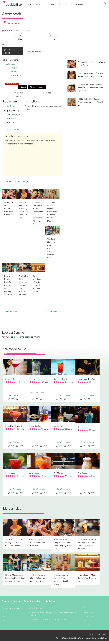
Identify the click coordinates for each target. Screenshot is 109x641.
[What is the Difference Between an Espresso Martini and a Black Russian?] (23, 280)
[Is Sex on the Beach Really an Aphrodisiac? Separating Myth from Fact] (38, 208)
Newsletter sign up (12, 601)
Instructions (16, 75)
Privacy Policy (101, 634)
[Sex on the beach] (63, 380)
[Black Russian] (39, 427)
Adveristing (88, 613)
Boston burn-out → (54, 311)
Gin (3, 617)
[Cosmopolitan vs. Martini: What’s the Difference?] (9, 203)
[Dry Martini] (63, 474)
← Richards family (10, 311)
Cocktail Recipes (34, 4)
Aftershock (11, 64)
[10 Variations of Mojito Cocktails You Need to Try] (38, 279)
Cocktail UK (15, 23)
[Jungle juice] (39, 474)
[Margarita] (63, 427)
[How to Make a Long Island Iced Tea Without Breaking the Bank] (9, 280)
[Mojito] (39, 380)
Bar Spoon (11, 106)
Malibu (13, 118)
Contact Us (88, 624)
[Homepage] (12, 3)
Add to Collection (34, 51)
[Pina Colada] (87, 474)
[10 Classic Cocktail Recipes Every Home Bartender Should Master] (52, 207)
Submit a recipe (32, 601)
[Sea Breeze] (15, 474)
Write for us (49, 601)
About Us (62, 4)
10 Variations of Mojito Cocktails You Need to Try (48, 619)
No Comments (25, 30)
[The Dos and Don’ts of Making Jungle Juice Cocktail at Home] (23, 205)
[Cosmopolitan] (15, 380)
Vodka (4, 613)
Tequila (5, 621)
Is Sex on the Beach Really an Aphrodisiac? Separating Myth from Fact (52, 614)
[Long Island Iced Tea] (87, 380)
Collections (50, 4)
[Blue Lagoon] (87, 427)
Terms (92, 634)
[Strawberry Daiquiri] (15, 427)
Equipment (15, 68)
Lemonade (16, 129)
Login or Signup (77, 4)
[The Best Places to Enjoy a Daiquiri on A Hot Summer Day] (52, 243)
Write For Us (88, 617)
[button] (3, 30)
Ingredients (16, 71)
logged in (18, 337)
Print (24, 87)
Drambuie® (15, 115)
